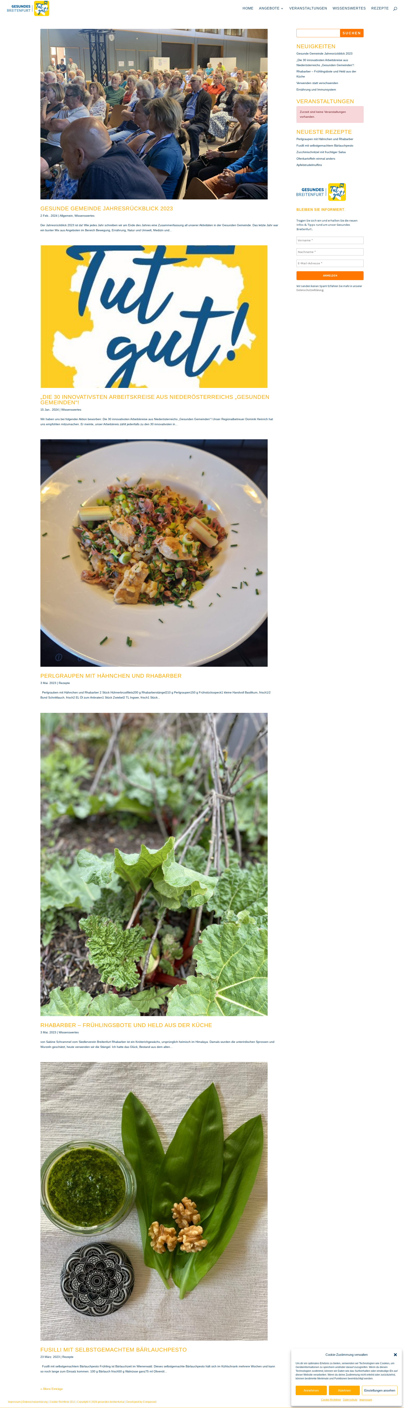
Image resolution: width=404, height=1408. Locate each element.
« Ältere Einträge (51, 1389)
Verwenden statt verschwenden (317, 83)
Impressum (365, 1399)
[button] (395, 1355)
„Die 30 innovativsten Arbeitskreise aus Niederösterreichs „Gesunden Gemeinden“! (155, 400)
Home (248, 8)
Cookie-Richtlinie (331, 1399)
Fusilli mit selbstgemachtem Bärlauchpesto (113, 1350)
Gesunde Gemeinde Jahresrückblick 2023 (106, 208)
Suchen (352, 33)
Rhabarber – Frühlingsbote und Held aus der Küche (126, 1025)
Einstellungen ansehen (379, 1390)
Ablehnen (344, 1390)
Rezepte (380, 8)
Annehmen (311, 1390)
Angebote (269, 8)
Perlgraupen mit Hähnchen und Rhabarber (111, 676)
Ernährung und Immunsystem (316, 89)
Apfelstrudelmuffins (309, 165)
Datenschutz (350, 1399)
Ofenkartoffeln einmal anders (315, 158)
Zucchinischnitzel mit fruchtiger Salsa (321, 152)
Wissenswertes (349, 8)
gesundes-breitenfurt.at (111, 1401)
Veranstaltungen (308, 8)
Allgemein (66, 215)
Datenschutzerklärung (309, 290)
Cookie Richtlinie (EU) (62, 1401)
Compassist (149, 1401)
